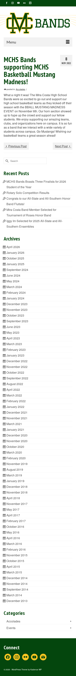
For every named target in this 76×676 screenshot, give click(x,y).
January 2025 (15, 264)
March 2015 (14, 572)
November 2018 (16, 492)
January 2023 (15, 355)
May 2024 (12, 281)
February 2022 (16, 401)
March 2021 (14, 424)
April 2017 (13, 515)
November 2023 (16, 310)
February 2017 (16, 521)
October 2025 (15, 258)
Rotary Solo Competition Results (27, 193)
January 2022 (15, 407)
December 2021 (16, 412)
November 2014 (16, 584)
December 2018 (16, 486)
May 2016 (12, 532)
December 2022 (16, 361)
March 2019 (14, 475)
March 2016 (14, 544)
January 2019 (15, 481)
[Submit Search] (6, 161)
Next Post (61, 146)
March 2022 (14, 395)
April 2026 (13, 247)
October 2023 (15, 315)
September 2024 (17, 270)
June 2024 (13, 275)
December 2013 (16, 601)
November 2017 (16, 504)
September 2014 (17, 589)
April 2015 (13, 566)
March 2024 (14, 287)
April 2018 (13, 498)
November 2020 (16, 441)
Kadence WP (36, 669)
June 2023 (13, 327)
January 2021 (15, 429)
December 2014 (16, 578)
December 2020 (16, 435)
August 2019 (14, 469)
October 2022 (15, 372)
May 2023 (12, 332)
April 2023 (13, 338)
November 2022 (16, 367)
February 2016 (16, 549)
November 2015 (16, 555)
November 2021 (16, 418)
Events (10, 628)
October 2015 (15, 561)
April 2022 (13, 389)
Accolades (20, 89)
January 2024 (15, 298)
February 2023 (16, 349)
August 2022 (14, 384)
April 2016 (13, 538)
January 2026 (15, 252)
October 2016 (15, 526)
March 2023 (14, 344)
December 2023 (16, 304)
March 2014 (14, 595)
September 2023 (17, 321)
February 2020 (16, 458)
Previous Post (17, 146)
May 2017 (12, 509)
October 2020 (15, 447)
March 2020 (14, 452)
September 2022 (17, 378)
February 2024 (16, 292)
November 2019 (16, 464)
